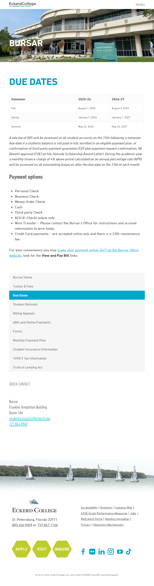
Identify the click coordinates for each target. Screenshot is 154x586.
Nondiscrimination (117, 519)
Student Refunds (25, 304)
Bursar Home (22, 277)
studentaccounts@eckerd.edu (29, 418)
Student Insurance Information (35, 349)
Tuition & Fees (23, 286)
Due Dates (20, 295)
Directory (106, 507)
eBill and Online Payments (32, 322)
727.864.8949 (18, 423)
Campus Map (123, 507)
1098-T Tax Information (30, 358)
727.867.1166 (48, 525)
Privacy (86, 524)
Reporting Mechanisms (109, 524)
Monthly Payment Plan (29, 340)
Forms (17, 331)
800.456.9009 (22, 525)
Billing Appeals (24, 313)
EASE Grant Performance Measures (104, 513)
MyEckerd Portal (91, 519)
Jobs (133, 513)
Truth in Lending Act (28, 367)
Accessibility (89, 507)
